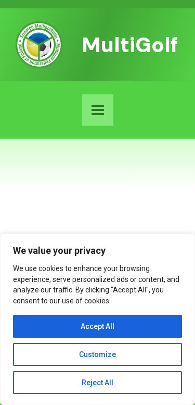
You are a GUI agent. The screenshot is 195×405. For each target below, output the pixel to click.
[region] (97, 319)
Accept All (97, 326)
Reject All (97, 382)
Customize (97, 354)
